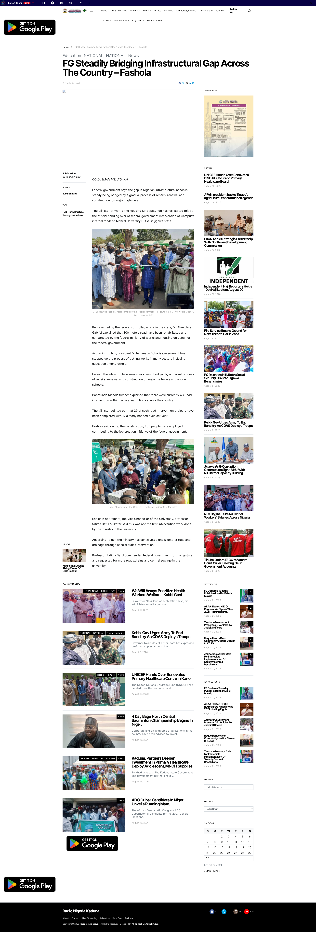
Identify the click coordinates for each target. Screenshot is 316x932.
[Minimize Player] (311, 3)
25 (235, 852)
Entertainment (121, 20)
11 (236, 842)
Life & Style (204, 10)
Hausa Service (154, 20)
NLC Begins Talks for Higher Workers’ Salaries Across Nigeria (227, 515)
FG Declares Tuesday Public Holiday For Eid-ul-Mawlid (218, 593)
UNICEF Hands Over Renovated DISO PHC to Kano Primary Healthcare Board (226, 178)
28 (207, 858)
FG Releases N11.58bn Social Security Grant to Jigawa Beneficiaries (224, 378)
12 (242, 842)
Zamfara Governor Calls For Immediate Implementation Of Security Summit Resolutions (217, 659)
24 (228, 852)
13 (249, 842)
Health (100, 674)
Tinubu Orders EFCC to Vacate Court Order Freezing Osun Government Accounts (225, 563)
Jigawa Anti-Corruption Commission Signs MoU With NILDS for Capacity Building (224, 470)
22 (214, 852)
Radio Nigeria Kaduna (90, 924)
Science (220, 10)
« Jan (207, 871)
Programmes (138, 20)
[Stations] (89, 3)
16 (221, 847)
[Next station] (44, 3)
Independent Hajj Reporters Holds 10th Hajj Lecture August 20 (228, 288)
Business (168, 10)
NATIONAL (93, 55)
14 (207, 847)
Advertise (105, 918)
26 (242, 852)
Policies (129, 918)
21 (207, 852)
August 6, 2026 (212, 477)
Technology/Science (186, 10)
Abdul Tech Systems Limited (145, 924)
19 (242, 847)
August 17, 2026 (212, 250)
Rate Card (135, 10)
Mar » (216, 871)
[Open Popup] (80, 3)
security (120, 633)
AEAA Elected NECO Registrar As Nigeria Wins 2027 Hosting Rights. (218, 609)
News (146, 10)
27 (249, 852)
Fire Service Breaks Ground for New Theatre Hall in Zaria (225, 332)
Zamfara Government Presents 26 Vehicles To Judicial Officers (218, 625)
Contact (75, 918)
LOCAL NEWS (91, 591)
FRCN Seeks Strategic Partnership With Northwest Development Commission (228, 242)
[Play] (53, 3)
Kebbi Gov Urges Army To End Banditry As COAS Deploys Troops (228, 424)
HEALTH (111, 674)
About (66, 918)
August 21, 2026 (212, 600)
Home (104, 10)
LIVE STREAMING (118, 10)
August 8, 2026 (212, 338)
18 (235, 847)
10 (228, 842)
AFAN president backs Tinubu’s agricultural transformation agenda (228, 196)
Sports (105, 20)
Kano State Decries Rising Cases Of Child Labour (73, 568)
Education (72, 55)
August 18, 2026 (212, 186)
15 (214, 847)
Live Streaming (89, 918)
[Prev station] (62, 3)
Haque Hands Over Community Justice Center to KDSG (219, 640)
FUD (65, 211)
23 (222, 852)
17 (228, 847)
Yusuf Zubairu (70, 193)
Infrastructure (76, 211)
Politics (157, 10)
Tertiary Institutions (73, 215)
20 (249, 847)
